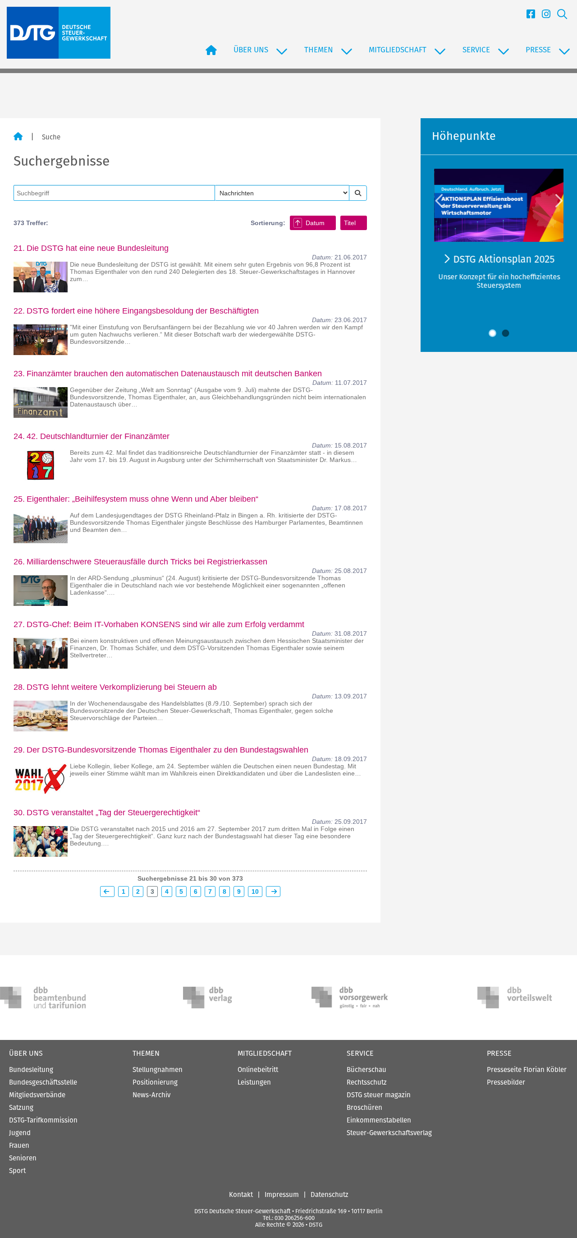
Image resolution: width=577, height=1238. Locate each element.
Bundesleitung (31, 1070)
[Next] (558, 200)
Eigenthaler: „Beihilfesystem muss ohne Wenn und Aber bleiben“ (142, 499)
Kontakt (241, 1195)
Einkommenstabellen (379, 1120)
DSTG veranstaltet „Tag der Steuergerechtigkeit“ (113, 812)
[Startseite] (18, 137)
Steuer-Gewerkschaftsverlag (389, 1133)
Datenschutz (329, 1195)
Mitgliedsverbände (37, 1095)
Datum (315, 222)
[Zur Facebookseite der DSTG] (527, 15)
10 (255, 891)
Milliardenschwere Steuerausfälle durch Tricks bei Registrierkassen (147, 561)
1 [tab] (492, 333)
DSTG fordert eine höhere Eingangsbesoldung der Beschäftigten (143, 310)
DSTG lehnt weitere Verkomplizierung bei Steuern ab (122, 687)
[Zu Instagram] (542, 15)
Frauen (19, 1145)
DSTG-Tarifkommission (43, 1120)
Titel (350, 222)
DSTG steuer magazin (379, 1095)
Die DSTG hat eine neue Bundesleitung (98, 248)
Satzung (21, 1108)
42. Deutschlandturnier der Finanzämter (98, 436)
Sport (17, 1171)
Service (360, 1053)
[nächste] (273, 891)
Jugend (20, 1133)
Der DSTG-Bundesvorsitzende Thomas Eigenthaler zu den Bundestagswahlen (167, 749)
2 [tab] (505, 333)
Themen (146, 1053)
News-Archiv (151, 1095)
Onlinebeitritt (258, 1070)
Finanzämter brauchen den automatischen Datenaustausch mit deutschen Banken (174, 373)
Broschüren (364, 1108)
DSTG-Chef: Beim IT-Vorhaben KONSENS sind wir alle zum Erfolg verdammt (165, 624)
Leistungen (254, 1082)
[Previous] (440, 200)
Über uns (26, 1053)
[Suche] (558, 15)
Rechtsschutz (367, 1082)
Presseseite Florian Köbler (527, 1070)
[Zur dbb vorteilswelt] (520, 997)
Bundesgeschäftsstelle (43, 1082)
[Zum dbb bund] (43, 997)
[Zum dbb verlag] (226, 997)
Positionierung (155, 1082)
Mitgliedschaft (265, 1053)
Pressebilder (506, 1082)
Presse (499, 1053)
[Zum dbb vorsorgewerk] (354, 997)
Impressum (282, 1195)
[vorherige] (107, 891)
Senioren (23, 1158)
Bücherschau (366, 1070)
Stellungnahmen (158, 1070)
